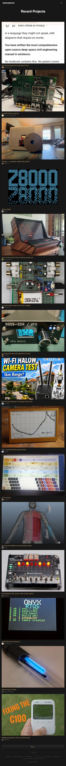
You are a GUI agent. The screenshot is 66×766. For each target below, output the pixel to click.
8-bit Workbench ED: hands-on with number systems (18, 593)
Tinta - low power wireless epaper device (14, 449)
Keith (5, 211)
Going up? (33, 752)
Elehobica (7, 307)
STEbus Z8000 (6, 209)
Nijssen (6, 596)
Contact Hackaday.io (18, 756)
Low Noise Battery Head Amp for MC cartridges (16, 305)
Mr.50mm (7, 740)
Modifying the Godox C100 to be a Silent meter (16, 737)
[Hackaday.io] (9, 3)
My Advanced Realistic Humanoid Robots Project (16, 545)
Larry (5, 548)
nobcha (6, 355)
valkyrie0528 (8, 259)
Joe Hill (6, 163)
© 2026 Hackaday (33, 762)
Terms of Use (38, 756)
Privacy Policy (47, 756)
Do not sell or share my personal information (33, 758)
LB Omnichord (6, 497)
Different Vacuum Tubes (9, 689)
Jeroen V (7, 500)
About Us (8, 756)
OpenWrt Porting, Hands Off (10, 113)
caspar (6, 451)
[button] (61, 3)
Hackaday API (56, 756)
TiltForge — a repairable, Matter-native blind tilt (15, 161)
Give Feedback (29, 756)
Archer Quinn (8, 67)
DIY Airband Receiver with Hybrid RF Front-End (16, 353)
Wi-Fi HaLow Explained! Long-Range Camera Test (17, 401)
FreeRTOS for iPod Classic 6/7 (11, 641)
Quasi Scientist (8, 692)
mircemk (6, 403)
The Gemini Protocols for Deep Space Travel (15, 65)
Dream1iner (7, 644)
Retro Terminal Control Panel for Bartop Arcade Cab (17, 257)
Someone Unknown (10, 115)
